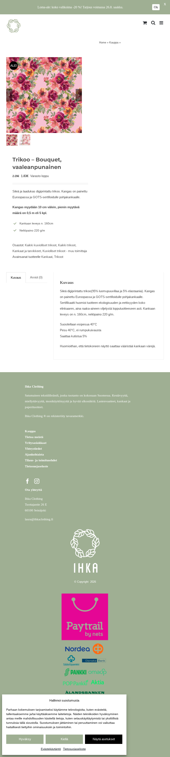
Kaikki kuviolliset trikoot (40, 245)
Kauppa (113, 42)
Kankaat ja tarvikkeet (26, 251)
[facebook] (27, 481)
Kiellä (64, 739)
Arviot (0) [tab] (36, 277)
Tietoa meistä (34, 437)
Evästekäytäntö (51, 749)
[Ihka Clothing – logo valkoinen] (85, 527)
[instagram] (36, 481)
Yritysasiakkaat (35, 442)
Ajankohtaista (34, 454)
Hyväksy (25, 739)
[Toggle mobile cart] (145, 23)
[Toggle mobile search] (153, 23)
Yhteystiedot (33, 448)
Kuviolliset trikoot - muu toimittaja (64, 251)
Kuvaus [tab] (16, 277)
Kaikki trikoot (66, 245)
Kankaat (46, 256)
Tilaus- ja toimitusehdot (41, 460)
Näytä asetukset (104, 739)
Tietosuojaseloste (74, 749)
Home (102, 42)
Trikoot (58, 256)
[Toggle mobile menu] (161, 23)
